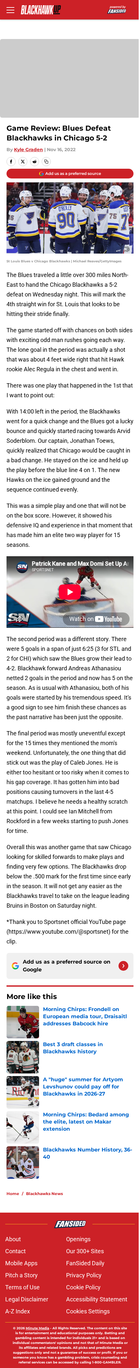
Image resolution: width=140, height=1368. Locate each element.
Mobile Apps (21, 1263)
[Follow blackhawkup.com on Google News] (123, 966)
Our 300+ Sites (85, 1251)
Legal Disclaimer (26, 1299)
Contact (15, 1251)
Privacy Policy (84, 1275)
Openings (78, 1239)
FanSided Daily (85, 1263)
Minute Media (37, 1328)
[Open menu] (10, 10)
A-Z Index (17, 1311)
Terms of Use (22, 1287)
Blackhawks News (44, 1193)
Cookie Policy (83, 1287)
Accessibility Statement (96, 1299)
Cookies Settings (88, 1311)
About (13, 1239)
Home (13, 1193)
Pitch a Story (21, 1275)
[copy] (46, 161)
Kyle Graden (28, 149)
